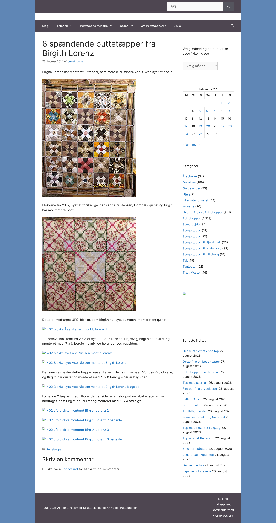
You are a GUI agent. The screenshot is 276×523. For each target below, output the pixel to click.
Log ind (223, 498)
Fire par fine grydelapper (200, 388)
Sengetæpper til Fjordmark (202, 242)
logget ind (70, 469)
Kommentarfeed (223, 510)
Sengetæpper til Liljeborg (201, 254)
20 (208, 126)
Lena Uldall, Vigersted (198, 455)
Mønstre (188, 206)
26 (201, 134)
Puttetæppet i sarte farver (201, 372)
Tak (185, 260)
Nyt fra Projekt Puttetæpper (203, 212)
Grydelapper (191, 188)
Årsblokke (190, 176)
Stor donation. (193, 405)
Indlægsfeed (223, 504)
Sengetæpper (192, 236)
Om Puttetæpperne (153, 26)
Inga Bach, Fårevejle (197, 471)
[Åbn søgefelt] (232, 26)
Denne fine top (193, 465)
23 (230, 126)
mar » (196, 144)
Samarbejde (191, 224)
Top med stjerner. (195, 382)
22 (223, 126)
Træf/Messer (192, 272)
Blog (45, 26)
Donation (189, 182)
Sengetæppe (192, 230)
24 (186, 134)
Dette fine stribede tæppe (201, 361)
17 (185, 126)
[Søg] (228, 6)
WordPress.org (223, 515)
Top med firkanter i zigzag (201, 428)
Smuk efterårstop (195, 449)
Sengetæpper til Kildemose (202, 248)
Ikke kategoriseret (195, 200)
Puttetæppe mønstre (94, 26)
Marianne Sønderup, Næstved (204, 417)
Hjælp (187, 194)
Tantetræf (190, 266)
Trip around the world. (198, 438)
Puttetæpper (54, 449)
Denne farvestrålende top (201, 351)
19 (200, 126)
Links (177, 26)
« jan (186, 144)
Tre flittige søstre (195, 411)
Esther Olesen (192, 399)
